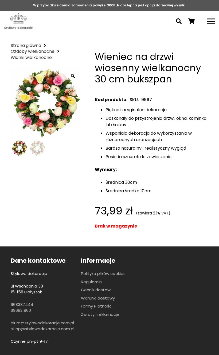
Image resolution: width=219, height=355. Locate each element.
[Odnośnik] (18, 21)
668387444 (22, 304)
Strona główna (26, 45)
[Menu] (211, 21)
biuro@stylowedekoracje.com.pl (42, 323)
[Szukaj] (179, 21)
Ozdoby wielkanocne (32, 51)
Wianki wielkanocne (31, 57)
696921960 (21, 310)
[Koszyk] (191, 21)
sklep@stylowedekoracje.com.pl (42, 329)
